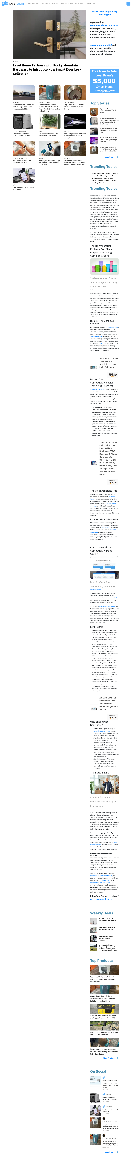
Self (40, 131)
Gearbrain (109, 1094)
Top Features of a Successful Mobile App (23, 188)
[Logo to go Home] (14, 4)
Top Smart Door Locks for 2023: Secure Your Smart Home (73, 106)
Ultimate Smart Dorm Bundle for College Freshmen (106, 938)
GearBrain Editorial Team (110, 1080)
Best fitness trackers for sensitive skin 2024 (22, 161)
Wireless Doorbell (103, 180)
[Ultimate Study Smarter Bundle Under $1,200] (93, 930)
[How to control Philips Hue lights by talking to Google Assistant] (94, 140)
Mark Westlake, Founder (110, 1122)
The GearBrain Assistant (107, 606)
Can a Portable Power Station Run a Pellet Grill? (22, 134)
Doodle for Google (98, 173)
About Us (90, 4)
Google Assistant (105, 880)
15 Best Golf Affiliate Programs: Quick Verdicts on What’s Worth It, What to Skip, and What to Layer (108, 947)
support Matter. (111, 410)
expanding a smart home (102, 731)
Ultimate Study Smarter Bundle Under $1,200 (107, 928)
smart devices (114, 598)
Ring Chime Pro (100, 183)
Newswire (16, 61)
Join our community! (101, 45)
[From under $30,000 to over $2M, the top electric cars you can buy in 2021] (24, 92)
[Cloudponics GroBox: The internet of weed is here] (50, 121)
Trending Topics (104, 166)
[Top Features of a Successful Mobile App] (24, 175)
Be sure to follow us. (101, 899)
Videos (82, 4)
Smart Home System (103, 176)
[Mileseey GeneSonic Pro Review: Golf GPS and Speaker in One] (104, 1025)
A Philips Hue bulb (96, 336)
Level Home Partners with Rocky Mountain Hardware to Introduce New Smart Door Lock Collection (47, 69)
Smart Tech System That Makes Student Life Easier (107, 920)
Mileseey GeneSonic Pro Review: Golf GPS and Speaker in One (104, 1033)
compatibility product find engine (101, 876)
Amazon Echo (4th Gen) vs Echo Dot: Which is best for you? (108, 130)
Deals (62, 4)
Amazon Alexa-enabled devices (100, 883)
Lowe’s (113, 740)
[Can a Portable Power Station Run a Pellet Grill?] (24, 121)
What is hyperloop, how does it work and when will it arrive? (75, 135)
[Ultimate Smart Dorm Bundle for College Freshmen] (93, 938)
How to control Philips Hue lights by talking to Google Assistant (108, 139)
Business (67, 131)
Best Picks (44, 4)
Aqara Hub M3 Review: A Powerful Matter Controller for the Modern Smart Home (74, 162)
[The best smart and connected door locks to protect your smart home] (75, 92)
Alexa (101, 343)
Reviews (54, 4)
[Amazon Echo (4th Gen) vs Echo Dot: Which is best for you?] (94, 131)
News (77, 4)
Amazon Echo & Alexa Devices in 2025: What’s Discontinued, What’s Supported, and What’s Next (109, 121)
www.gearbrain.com (95, 589)
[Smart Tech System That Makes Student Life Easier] (93, 921)
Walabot (108, 173)
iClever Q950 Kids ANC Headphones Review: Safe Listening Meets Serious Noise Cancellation (104, 1051)
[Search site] (128, 4)
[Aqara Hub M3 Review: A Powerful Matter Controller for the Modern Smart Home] (75, 148)
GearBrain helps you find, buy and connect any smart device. (110, 1085)
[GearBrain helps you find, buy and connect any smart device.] (95, 1081)
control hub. (106, 527)
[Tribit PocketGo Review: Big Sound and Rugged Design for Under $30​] (104, 1009)
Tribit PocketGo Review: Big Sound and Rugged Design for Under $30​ (103, 1016)
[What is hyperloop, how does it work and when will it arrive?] (75, 121)
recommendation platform (104, 25)
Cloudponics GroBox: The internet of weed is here (48, 134)
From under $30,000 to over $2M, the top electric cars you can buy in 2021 (23, 106)
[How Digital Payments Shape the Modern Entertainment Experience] (50, 148)
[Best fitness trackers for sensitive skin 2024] (24, 148)
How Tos (68, 4)
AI (99, 653)
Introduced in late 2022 (97, 389)
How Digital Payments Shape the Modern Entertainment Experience (49, 162)
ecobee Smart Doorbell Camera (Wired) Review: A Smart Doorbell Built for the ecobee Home (49, 107)
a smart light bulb (112, 327)
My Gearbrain (33, 4)
